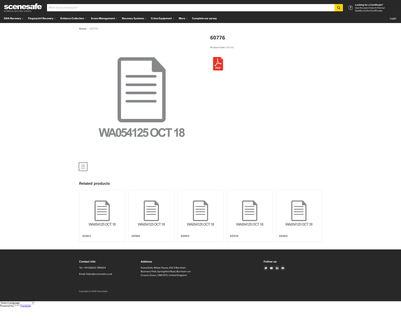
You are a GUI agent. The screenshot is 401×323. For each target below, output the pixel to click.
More (182, 18)
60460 (283, 236)
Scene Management (103, 18)
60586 (136, 236)
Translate (25, 305)
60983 (185, 236)
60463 (86, 236)
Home (82, 28)
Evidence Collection (72, 18)
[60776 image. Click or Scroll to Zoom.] (141, 97)
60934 (234, 236)
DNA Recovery (13, 18)
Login (393, 18)
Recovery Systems (133, 18)
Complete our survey (204, 18)
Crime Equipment (161, 18)
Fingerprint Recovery (41, 18)
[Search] (339, 7)
